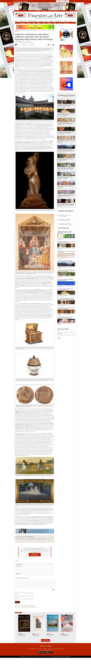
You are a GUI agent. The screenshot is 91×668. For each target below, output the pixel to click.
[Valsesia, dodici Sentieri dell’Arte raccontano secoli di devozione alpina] (66, 156)
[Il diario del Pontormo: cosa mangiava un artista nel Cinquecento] (66, 255)
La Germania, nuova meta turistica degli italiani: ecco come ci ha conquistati (66, 270)
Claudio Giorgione (19, 41)
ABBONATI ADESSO (45, 640)
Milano (29, 42)
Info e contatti (39, 648)
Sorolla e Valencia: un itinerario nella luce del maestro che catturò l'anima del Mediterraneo (65, 204)
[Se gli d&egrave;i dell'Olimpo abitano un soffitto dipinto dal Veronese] (66, 138)
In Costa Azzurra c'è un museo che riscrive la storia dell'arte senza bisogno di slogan (65, 123)
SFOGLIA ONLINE (21, 634)
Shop (70, 21)
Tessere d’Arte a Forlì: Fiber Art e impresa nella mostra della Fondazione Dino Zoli (66, 195)
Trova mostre (58, 21)
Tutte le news (22, 22)
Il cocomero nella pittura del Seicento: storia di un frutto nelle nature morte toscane (66, 132)
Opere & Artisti (23, 21)
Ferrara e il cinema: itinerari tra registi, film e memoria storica (65, 186)
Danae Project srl (54, 656)
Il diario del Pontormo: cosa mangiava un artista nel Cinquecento (66, 252)
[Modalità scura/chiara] (53, 45)
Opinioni (41, 21)
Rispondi (17, 573)
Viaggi (46, 21)
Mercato (60, 22)
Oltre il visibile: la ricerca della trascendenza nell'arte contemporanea (65, 280)
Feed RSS (49, 648)
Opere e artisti (21, 42)
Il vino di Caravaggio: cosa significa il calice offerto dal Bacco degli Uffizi (65, 114)
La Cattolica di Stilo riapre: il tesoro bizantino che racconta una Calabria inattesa (65, 105)
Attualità (28, 22)
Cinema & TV (66, 22)
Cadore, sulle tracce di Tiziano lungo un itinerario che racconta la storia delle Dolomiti (65, 150)
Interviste (38, 22)
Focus (44, 22)
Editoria (54, 22)
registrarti (32, 605)
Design (51, 21)
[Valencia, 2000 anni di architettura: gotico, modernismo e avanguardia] (66, 174)
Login (59, 1)
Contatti (50, 10)
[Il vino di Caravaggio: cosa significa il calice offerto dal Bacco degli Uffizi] (66, 111)
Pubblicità (56, 10)
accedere (27, 605)
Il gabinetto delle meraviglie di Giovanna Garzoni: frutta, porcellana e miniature (64, 318)
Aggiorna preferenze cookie (62, 656)
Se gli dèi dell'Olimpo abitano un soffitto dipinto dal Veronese (66, 141)
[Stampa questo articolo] (48, 45)
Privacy (57, 656)
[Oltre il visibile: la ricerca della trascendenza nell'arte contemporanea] (66, 283)
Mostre (33, 22)
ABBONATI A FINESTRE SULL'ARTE (34, 555)
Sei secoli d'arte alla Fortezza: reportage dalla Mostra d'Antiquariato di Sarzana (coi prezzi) (65, 299)
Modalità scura (61, 648)
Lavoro (65, 21)
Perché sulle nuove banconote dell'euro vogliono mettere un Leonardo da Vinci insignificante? (64, 232)
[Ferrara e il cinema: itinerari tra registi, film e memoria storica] (66, 183)
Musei (32, 42)
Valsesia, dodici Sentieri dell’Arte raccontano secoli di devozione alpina (65, 159)
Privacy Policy (54, 648)
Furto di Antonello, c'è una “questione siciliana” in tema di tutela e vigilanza (66, 308)
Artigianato (49, 22)
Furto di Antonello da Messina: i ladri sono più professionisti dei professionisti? (66, 242)
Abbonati (66, 1)
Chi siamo (38, 10)
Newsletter (44, 10)
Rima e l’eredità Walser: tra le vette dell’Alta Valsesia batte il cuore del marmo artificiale (65, 168)
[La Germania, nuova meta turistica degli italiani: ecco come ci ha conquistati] (66, 274)
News (16, 21)
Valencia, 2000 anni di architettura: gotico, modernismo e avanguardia (65, 177)
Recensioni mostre (32, 21)
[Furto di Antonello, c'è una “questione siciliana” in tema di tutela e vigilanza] (66, 312)
